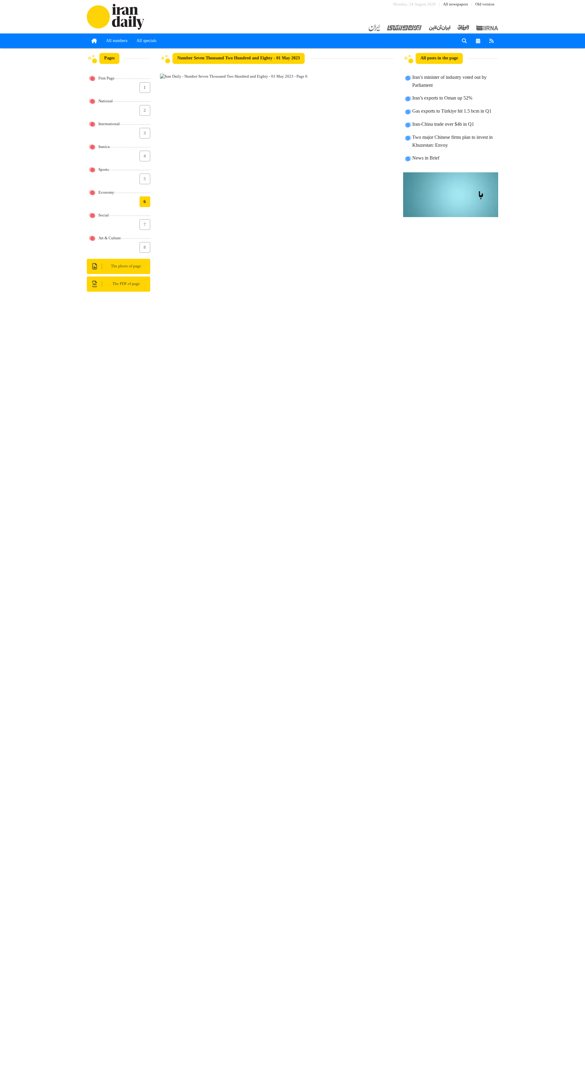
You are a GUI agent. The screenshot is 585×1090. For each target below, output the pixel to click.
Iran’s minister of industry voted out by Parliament (449, 82)
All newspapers (455, 4)
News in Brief (425, 158)
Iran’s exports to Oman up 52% (442, 98)
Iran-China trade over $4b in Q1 (443, 124)
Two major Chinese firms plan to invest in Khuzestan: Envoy (452, 141)
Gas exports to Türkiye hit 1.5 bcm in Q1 (451, 111)
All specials (146, 40)
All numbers (116, 40)
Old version (485, 4)
